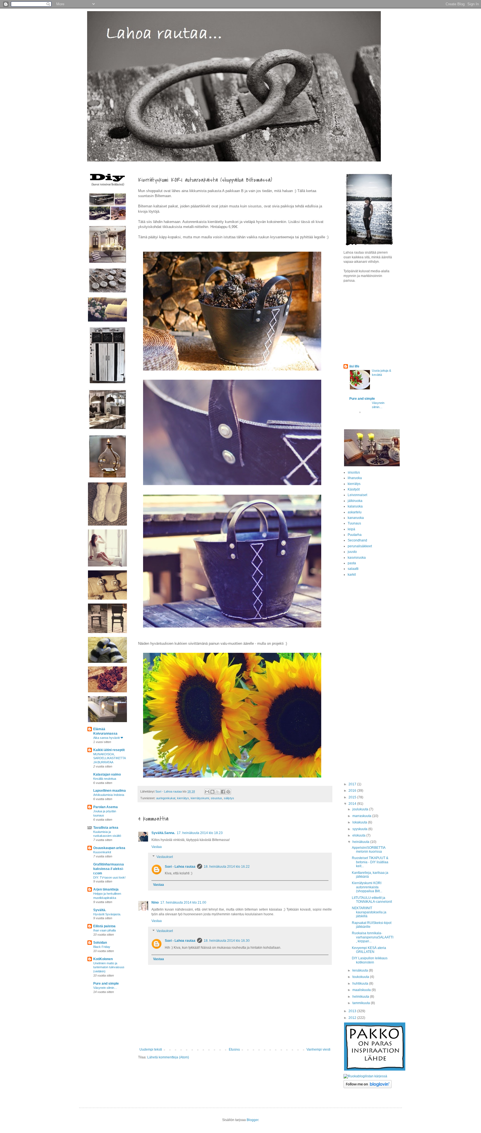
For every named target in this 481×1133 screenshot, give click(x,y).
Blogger (252, 1120)
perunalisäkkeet (360, 546)
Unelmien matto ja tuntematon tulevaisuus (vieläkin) (108, 967)
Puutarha (355, 535)
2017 (353, 784)
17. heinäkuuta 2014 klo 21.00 (183, 902)
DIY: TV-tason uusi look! (109, 877)
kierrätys (183, 798)
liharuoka (355, 478)
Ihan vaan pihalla (104, 930)
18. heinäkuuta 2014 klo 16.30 (227, 941)
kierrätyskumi (200, 798)
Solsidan (100, 943)
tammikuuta (361, 1003)
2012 (353, 1018)
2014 (353, 804)
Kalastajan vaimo (107, 774)
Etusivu (234, 1049)
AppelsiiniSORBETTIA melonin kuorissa (368, 850)
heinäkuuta (361, 842)
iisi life (354, 366)
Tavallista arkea (105, 828)
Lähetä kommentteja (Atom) (168, 1057)
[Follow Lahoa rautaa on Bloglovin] (367, 1087)
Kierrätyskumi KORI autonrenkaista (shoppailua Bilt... (367, 887)
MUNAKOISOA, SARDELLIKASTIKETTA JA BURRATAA (109, 758)
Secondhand (357, 540)
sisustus (216, 798)
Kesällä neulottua (104, 778)
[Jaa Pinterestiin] (228, 791)
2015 (353, 797)
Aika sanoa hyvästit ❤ (108, 737)
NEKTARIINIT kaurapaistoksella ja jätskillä (369, 912)
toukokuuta (361, 977)
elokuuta (359, 835)
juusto (352, 552)
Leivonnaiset (357, 495)
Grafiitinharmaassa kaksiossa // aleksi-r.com (108, 868)
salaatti (353, 569)
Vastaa (156, 847)
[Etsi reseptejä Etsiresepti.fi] (365, 1076)
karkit (352, 575)
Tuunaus (354, 523)
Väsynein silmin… (105, 987)
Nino (155, 902)
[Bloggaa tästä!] (212, 791)
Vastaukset (164, 857)
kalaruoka (355, 506)
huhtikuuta (360, 983)
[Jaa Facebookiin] (223, 791)
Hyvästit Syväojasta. (107, 914)
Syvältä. (99, 910)
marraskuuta (362, 816)
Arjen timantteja (106, 889)
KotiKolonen (103, 959)
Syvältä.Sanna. (163, 833)
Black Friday (101, 946)
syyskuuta (360, 829)
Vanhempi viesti (318, 1049)
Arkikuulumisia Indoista (108, 794)
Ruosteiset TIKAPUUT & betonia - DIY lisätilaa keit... (370, 862)
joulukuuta (360, 809)
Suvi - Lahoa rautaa (180, 867)
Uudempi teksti (150, 1049)
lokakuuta (360, 822)
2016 (353, 791)
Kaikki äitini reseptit (109, 750)
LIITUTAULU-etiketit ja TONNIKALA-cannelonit (372, 900)
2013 (353, 1011)
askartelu (355, 512)
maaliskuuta (362, 990)
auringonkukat (165, 798)
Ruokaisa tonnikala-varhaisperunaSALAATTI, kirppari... (372, 937)
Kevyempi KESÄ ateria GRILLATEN (369, 950)
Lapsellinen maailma (109, 791)
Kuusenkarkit (102, 852)
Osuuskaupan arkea (109, 848)
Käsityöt (354, 489)
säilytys (229, 798)
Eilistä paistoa (104, 926)
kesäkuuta (360, 970)
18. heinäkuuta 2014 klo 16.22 (227, 867)
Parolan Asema (105, 807)
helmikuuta (361, 997)
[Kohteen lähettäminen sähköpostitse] (207, 791)
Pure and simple (106, 983)
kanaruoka (356, 518)
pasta (352, 563)
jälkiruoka (355, 501)
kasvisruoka (357, 558)
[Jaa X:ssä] (217, 791)
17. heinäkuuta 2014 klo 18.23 (200, 833)
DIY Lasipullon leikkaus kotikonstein (369, 960)
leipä (351, 529)
